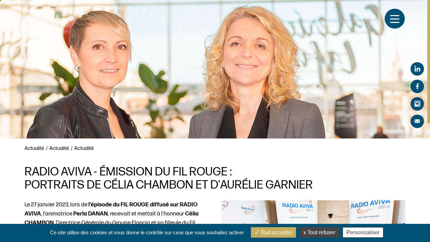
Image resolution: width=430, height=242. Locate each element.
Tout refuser (320, 232)
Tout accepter (275, 232)
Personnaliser (363, 232)
